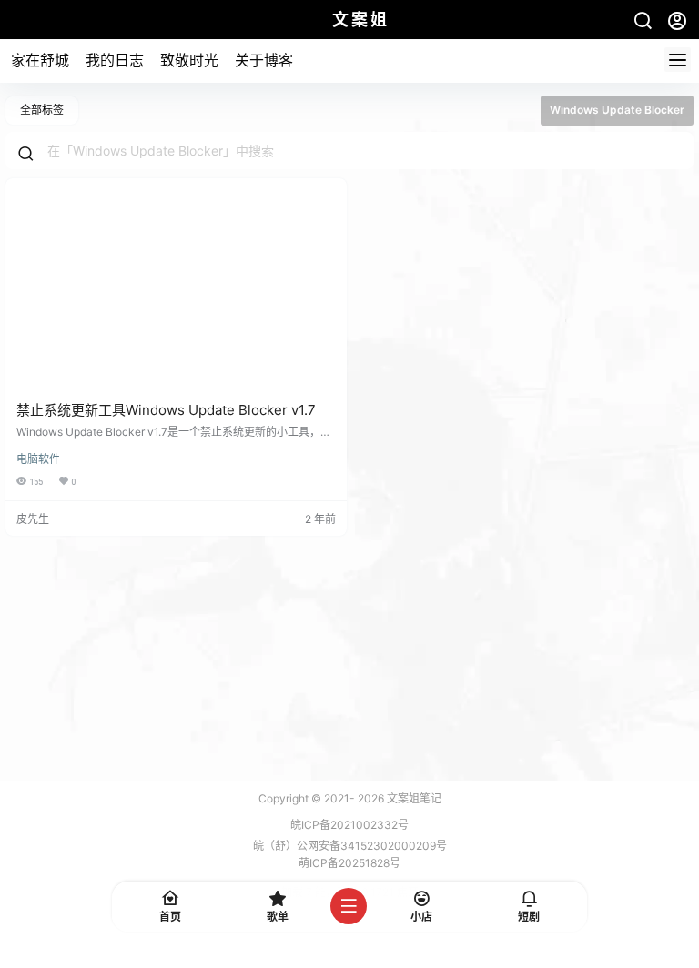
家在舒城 (40, 60)
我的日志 (115, 60)
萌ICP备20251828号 (349, 863)
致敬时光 (189, 60)
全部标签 (42, 109)
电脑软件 (38, 459)
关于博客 (264, 60)
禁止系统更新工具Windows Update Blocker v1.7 (166, 409)
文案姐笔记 (412, 798)
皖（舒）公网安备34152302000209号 (350, 845)
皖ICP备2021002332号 (349, 825)
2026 (371, 798)
